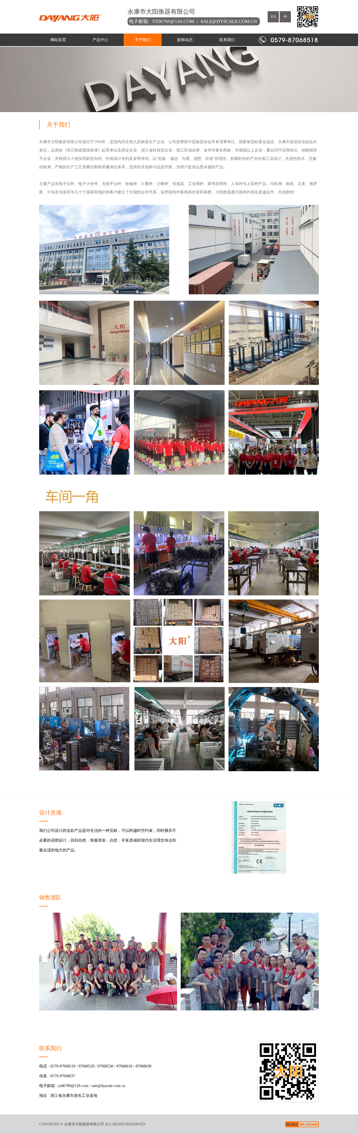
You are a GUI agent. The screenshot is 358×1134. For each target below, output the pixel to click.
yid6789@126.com (173, 21)
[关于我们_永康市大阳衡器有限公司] (79, 17)
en (273, 17)
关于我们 (142, 40)
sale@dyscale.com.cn (229, 21)
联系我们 (227, 40)
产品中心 (100, 40)
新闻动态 (185, 40)
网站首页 (58, 40)
